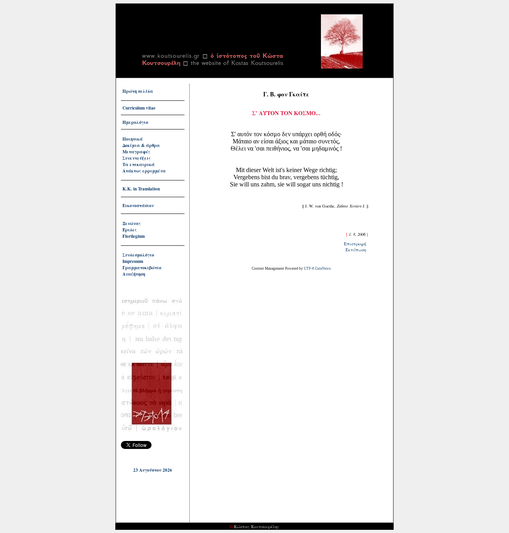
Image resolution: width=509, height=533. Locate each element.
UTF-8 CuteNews (317, 268)
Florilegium (133, 236)
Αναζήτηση (133, 274)
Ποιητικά (132, 139)
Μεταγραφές (136, 152)
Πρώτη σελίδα (137, 91)
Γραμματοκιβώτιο (141, 268)
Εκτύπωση (356, 250)
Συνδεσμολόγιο (138, 255)
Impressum (132, 261)
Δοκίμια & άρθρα (141, 145)
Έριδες (129, 230)
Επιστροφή (355, 244)
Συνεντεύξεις (136, 158)
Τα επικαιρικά (138, 164)
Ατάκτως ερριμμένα (144, 171)
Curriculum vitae (138, 108)
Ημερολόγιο (135, 122)
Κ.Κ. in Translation (141, 189)
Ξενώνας (131, 223)
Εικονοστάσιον (138, 205)
